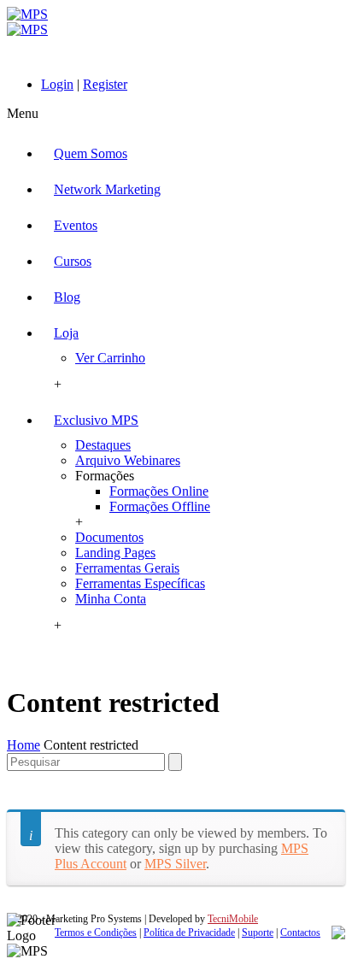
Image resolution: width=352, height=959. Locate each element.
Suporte (257, 932)
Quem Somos (90, 153)
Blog (67, 297)
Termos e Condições (96, 932)
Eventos (75, 225)
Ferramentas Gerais (127, 568)
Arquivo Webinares (127, 460)
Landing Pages (115, 552)
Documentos (109, 537)
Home (23, 745)
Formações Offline (159, 506)
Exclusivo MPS (96, 420)
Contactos (300, 932)
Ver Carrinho (110, 357)
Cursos (72, 261)
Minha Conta (110, 598)
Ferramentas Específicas (140, 583)
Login (57, 84)
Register (105, 84)
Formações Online (158, 491)
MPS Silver (175, 863)
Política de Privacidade (189, 932)
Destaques (103, 445)
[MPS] (27, 22)
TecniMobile (233, 919)
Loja (66, 333)
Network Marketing (107, 189)
